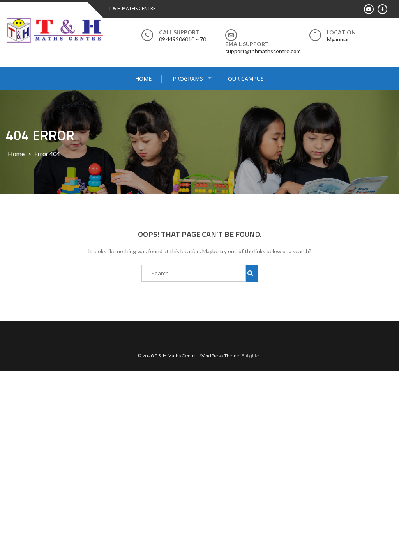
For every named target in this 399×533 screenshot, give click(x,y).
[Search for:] (193, 273)
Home (143, 78)
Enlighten (252, 356)
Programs (188, 78)
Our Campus (246, 78)
